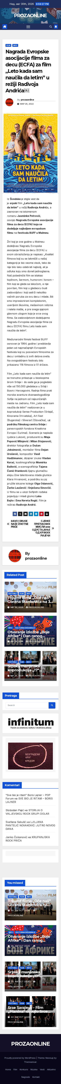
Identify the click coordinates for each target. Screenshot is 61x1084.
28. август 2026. (21, 946)
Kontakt (36, 1077)
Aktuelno (51, 1069)
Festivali (12, 594)
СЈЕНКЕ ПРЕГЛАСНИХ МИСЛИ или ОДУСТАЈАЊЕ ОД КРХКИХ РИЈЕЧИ (41, 528)
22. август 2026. (21, 1017)
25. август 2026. (21, 981)
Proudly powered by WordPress (20, 1058)
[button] (50, 26)
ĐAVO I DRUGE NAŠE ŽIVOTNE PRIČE (19, 524)
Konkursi (24, 1069)
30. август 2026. (21, 910)
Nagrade (25, 1077)
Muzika (33, 1069)
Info (15, 45)
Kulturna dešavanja (25, 628)
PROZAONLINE (30, 15)
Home (8, 1069)
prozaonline (27, 99)
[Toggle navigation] (28, 27)
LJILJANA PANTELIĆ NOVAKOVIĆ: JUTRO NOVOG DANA (30, 825)
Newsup (49, 1058)
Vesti (42, 1069)
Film (8, 45)
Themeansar (30, 1062)
